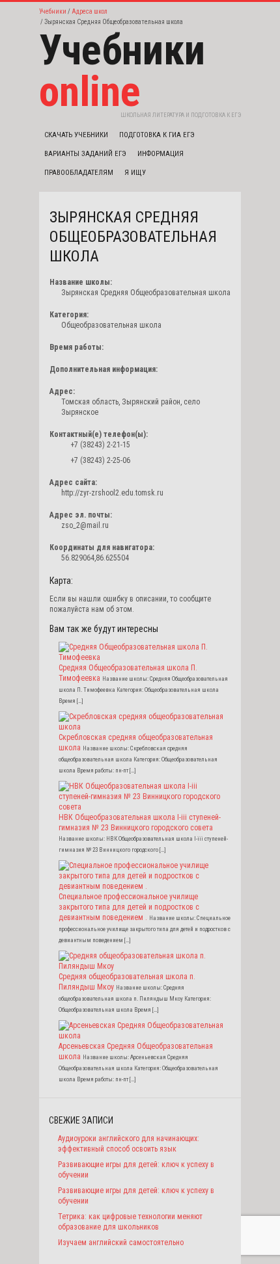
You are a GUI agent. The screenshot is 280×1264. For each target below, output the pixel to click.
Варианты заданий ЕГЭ (85, 154)
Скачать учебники (76, 135)
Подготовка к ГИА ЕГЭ (157, 135)
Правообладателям (78, 172)
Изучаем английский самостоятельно (121, 1242)
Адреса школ (89, 11)
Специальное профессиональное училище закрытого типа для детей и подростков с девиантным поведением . (129, 907)
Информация (160, 154)
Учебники (52, 11)
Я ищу (135, 172)
